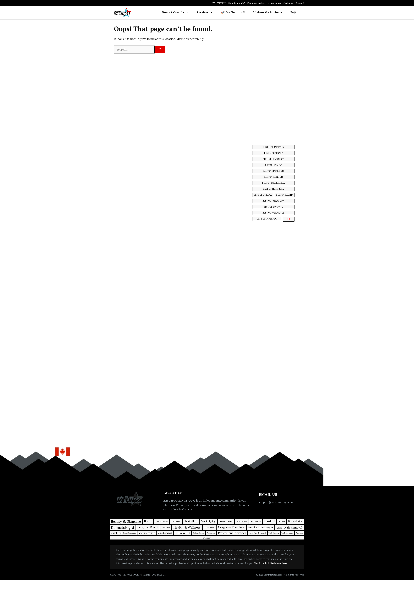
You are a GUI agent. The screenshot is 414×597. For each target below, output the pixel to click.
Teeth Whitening (287, 533)
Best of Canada (173, 12)
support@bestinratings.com (276, 502)
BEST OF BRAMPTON (273, 147)
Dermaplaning (295, 521)
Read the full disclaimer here (270, 563)
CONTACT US (159, 574)
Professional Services (232, 533)
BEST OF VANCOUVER (273, 212)
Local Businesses (129, 533)
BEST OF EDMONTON (273, 158)
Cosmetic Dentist (226, 521)
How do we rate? (236, 2)
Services (202, 12)
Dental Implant (256, 521)
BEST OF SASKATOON (273, 200)
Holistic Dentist (209, 527)
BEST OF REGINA (284, 194)
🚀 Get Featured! (233, 12)
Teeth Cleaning (274, 533)
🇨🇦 (289, 219)
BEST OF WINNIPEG (267, 218)
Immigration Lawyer (260, 527)
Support (300, 2)
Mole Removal (165, 532)
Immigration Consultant (231, 527)
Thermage (299, 533)
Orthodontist (182, 533)
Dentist (269, 521)
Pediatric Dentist (198, 533)
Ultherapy (207, 538)
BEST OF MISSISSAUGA (273, 182)
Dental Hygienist (241, 521)
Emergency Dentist (148, 527)
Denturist (281, 521)
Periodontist (211, 533)
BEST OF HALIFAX (273, 164)
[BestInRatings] (122, 12)
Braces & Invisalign (161, 521)
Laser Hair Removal (289, 527)
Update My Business (267, 12)
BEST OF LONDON (273, 176)
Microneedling (146, 532)
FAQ (293, 12)
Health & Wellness (187, 527)
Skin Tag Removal (257, 533)
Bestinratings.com (273, 574)
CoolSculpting (208, 521)
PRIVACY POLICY (132, 574)
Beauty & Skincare (126, 521)
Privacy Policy (274, 2)
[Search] (160, 49)
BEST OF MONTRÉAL (273, 188)
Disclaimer (288, 2)
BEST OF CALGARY (273, 153)
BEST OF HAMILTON (273, 170)
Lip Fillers (116, 532)
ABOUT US (115, 574)
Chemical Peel (190, 521)
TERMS (146, 574)
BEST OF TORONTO (273, 206)
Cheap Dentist (175, 521)
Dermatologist (122, 527)
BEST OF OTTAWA (263, 194)
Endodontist (166, 527)
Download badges (256, 2)
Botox (148, 521)
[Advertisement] (273, 78)
